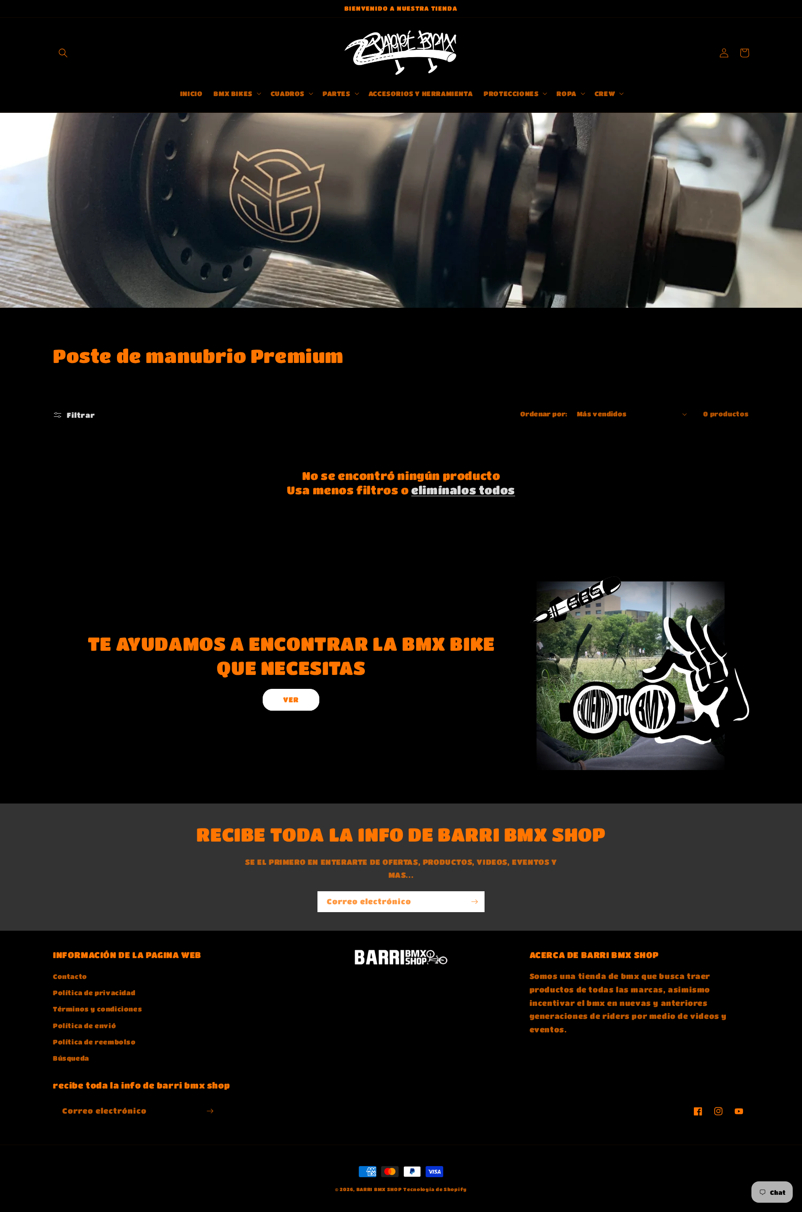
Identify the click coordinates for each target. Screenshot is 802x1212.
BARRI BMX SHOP (379, 1189)
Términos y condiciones (97, 1008)
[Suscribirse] (474, 901)
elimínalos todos (463, 490)
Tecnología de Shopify (435, 1189)
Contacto (70, 976)
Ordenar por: (544, 413)
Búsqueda (71, 1058)
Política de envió (84, 1025)
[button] (63, 53)
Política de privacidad (94, 992)
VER (291, 699)
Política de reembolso (94, 1041)
